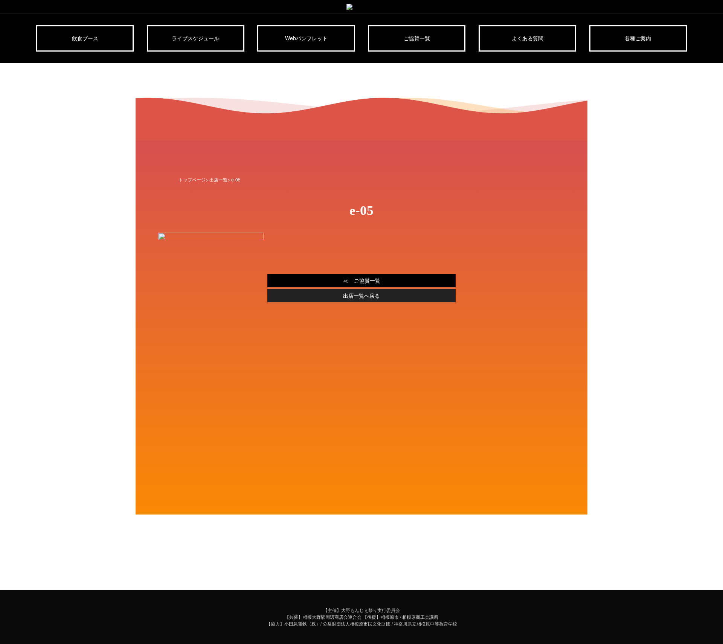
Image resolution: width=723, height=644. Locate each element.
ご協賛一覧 (417, 38)
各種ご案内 (638, 38)
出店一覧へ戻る (361, 295)
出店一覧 (218, 179)
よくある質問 (527, 38)
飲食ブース (85, 38)
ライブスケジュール (195, 38)
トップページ (192, 179)
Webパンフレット (306, 38)
